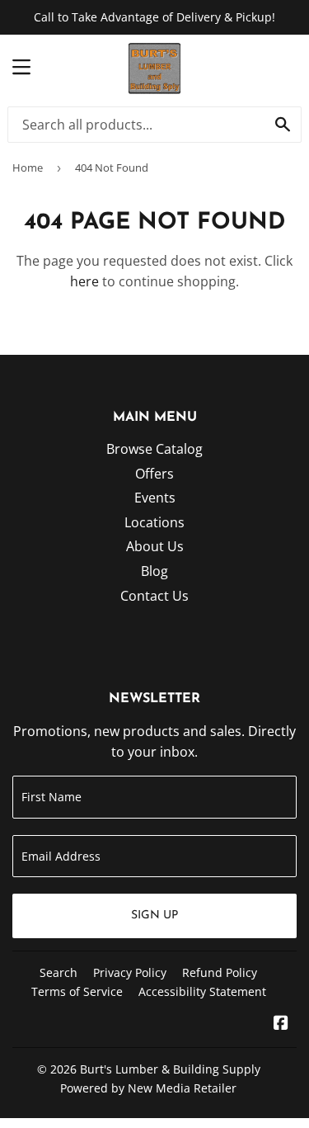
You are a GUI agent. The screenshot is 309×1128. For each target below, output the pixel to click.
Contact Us (154, 596)
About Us (155, 546)
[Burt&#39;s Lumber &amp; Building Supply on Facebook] (281, 1024)
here (84, 281)
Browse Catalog (154, 449)
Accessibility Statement (202, 991)
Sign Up (154, 915)
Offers (154, 474)
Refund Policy (219, 972)
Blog (154, 571)
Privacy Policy (129, 972)
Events (155, 497)
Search (58, 972)
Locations (154, 522)
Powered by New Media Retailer (148, 1088)
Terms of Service (77, 991)
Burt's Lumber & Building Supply (170, 1069)
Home (27, 167)
